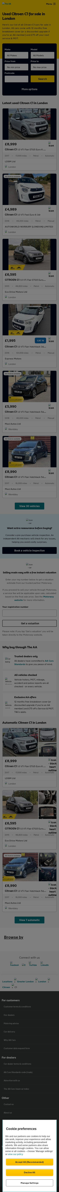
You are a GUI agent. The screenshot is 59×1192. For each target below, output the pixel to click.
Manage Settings (30, 1183)
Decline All (29, 1172)
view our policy (15, 1154)
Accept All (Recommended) (29, 1162)
